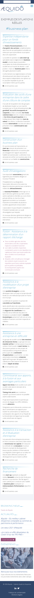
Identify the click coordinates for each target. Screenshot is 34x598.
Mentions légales (17, 595)
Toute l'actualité (7, 540)
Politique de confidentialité (17, 593)
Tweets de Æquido (7, 510)
